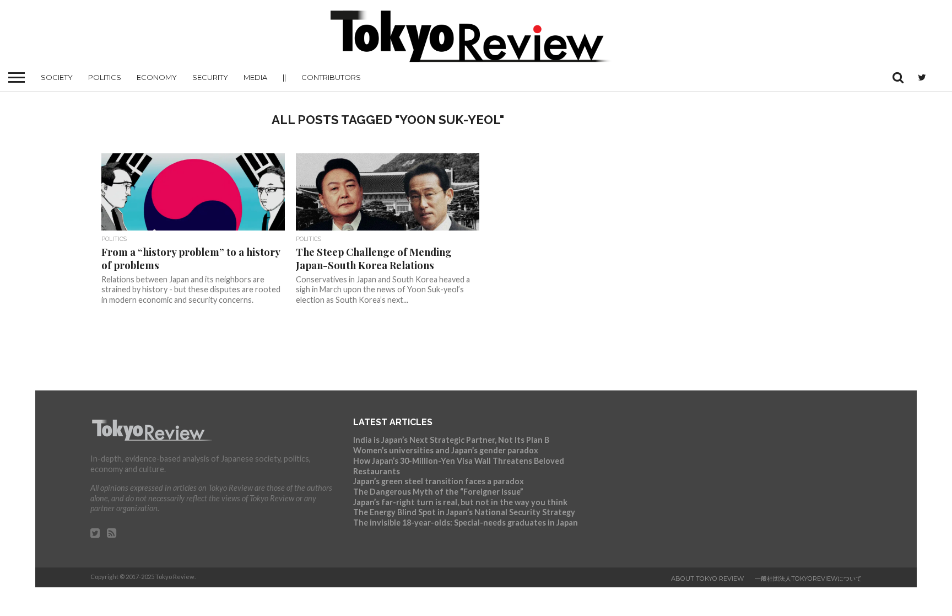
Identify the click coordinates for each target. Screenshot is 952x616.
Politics (104, 77)
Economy (157, 77)
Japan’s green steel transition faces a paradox (438, 481)
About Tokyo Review (707, 578)
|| (284, 77)
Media (255, 77)
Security (210, 77)
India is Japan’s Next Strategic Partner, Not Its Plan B (451, 439)
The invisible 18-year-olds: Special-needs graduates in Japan (465, 522)
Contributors (331, 77)
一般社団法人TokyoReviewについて (808, 578)
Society (57, 77)
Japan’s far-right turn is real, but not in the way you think (460, 502)
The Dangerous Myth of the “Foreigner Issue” (438, 491)
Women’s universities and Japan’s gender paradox (445, 450)
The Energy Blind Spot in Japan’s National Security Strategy (464, 512)
